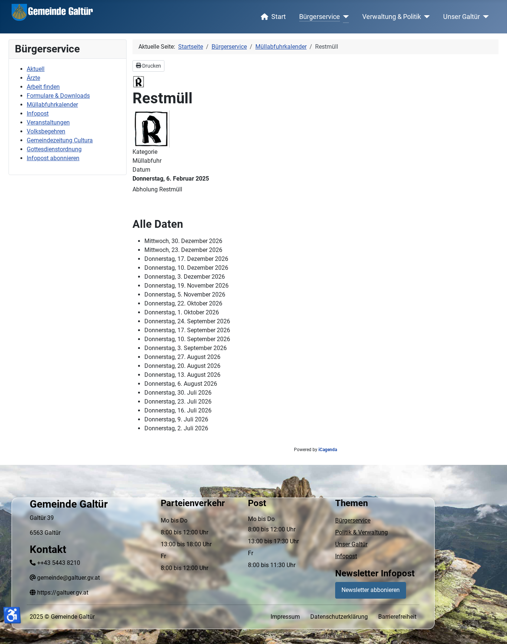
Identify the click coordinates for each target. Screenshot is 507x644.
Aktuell (36, 68)
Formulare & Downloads (58, 95)
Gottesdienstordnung (54, 149)
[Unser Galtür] (484, 16)
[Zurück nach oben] (494, 630)
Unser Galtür (461, 16)
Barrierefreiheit (397, 616)
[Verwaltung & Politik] (425, 16)
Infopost (38, 113)
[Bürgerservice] (344, 16)
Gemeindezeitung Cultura (60, 140)
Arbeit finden (43, 86)
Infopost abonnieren (53, 158)
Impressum (285, 616)
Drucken (151, 66)
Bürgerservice (319, 16)
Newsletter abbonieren (370, 589)
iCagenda (327, 449)
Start (278, 16)
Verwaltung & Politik (391, 16)
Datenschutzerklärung (339, 616)
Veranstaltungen (48, 122)
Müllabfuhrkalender (52, 104)
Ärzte (33, 77)
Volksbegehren (46, 131)
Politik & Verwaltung (361, 532)
